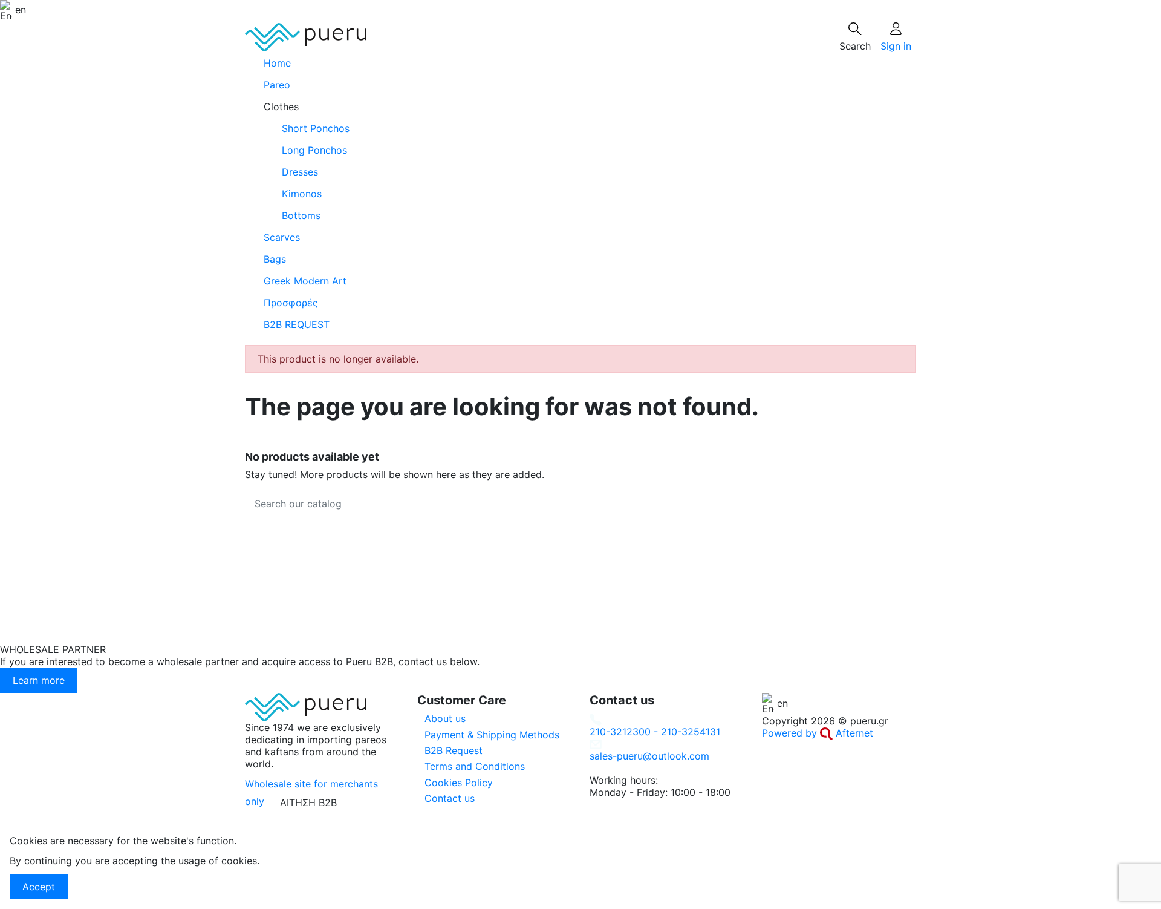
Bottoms (301, 215)
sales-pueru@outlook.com (649, 756)
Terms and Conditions (474, 766)
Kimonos (302, 194)
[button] (580, 106)
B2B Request (453, 750)
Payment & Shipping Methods (491, 735)
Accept (38, 887)
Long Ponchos (314, 150)
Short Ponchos (316, 128)
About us (445, 718)
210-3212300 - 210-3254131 (655, 732)
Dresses (300, 172)
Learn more (39, 680)
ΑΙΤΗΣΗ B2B (308, 802)
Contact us (449, 798)
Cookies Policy (458, 782)
